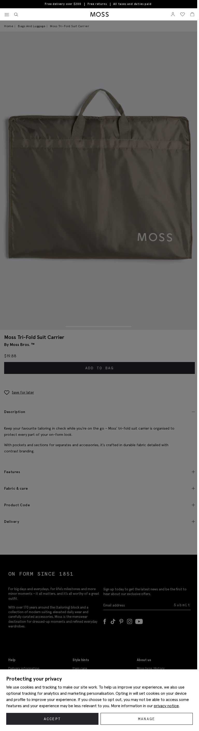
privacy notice (166, 705)
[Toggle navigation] (6, 14)
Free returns (97, 4)
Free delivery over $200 (63, 4)
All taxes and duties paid (132, 4)
